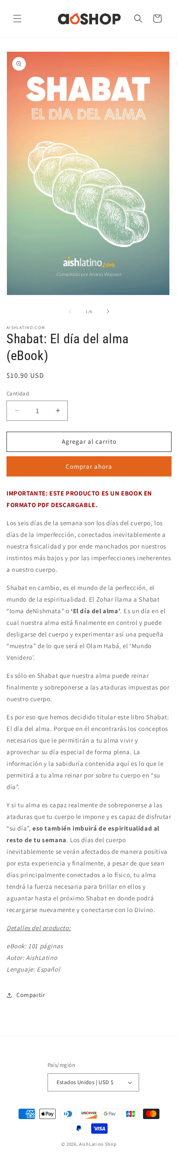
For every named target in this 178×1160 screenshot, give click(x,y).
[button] (17, 18)
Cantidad (17, 393)
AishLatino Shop (98, 1144)
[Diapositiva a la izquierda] (69, 311)
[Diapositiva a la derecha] (108, 311)
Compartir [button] (30, 995)
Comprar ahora (89, 466)
